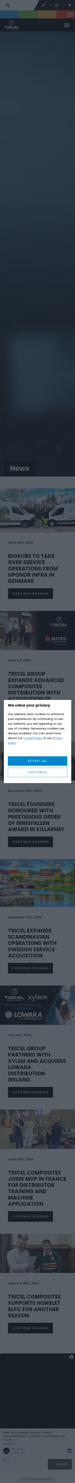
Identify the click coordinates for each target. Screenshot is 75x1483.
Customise (37, 772)
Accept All (38, 761)
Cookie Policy (33, 738)
